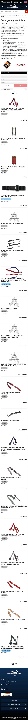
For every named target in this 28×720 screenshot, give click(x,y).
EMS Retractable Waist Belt (10, 421)
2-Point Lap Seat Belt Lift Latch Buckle (13, 619)
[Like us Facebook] (2, 689)
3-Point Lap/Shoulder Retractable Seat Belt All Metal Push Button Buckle (12, 110)
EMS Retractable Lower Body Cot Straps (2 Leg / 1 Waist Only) (11, 336)
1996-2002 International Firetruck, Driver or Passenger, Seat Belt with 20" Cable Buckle (13, 280)
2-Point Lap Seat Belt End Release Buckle (12, 478)
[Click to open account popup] (22, 6)
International (7, 70)
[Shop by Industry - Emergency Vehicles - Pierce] (20, 64)
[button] (14, 11)
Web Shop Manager (14, 718)
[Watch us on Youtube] (4, 689)
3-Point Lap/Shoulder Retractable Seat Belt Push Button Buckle (12, 535)
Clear (7, 85)
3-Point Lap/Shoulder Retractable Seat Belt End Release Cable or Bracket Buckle (13, 449)
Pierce (20, 70)
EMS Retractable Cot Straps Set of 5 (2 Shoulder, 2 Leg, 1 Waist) (13, 364)
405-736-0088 (6, 679)
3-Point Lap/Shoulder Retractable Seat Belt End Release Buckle (12, 563)
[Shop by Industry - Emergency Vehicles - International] (7, 64)
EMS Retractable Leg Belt (9, 308)
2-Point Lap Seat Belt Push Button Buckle (12, 592)
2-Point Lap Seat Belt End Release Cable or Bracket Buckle (14, 506)
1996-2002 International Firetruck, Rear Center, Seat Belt (12, 195)
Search (20, 85)
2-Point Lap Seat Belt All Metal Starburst (11, 393)
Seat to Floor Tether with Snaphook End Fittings (13, 139)
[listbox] (14, 76)
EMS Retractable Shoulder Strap (12, 223)
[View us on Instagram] (7, 689)
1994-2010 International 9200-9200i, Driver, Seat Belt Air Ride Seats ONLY (12, 647)
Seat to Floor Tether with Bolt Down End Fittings (13, 167)
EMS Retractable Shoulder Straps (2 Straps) (13, 251)
